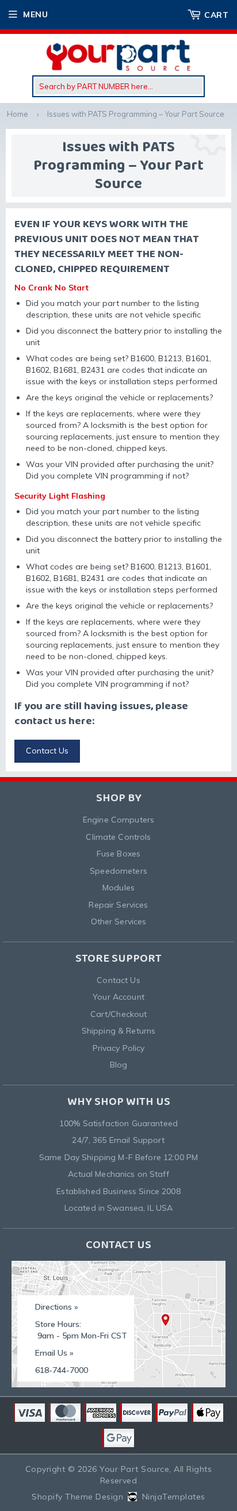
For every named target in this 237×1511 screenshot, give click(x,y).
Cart (216, 15)
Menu (35, 14)
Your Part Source (134, 1469)
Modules (118, 887)
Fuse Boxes (118, 853)
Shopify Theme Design (77, 1496)
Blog (119, 1064)
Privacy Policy (119, 1048)
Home (17, 113)
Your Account (118, 997)
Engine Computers (118, 819)
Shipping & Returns (119, 1031)
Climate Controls (118, 837)
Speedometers (118, 871)
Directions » (56, 1307)
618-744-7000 (61, 1370)
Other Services (119, 921)
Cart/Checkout (118, 1014)
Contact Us (47, 750)
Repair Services (118, 905)
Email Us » (54, 1353)
